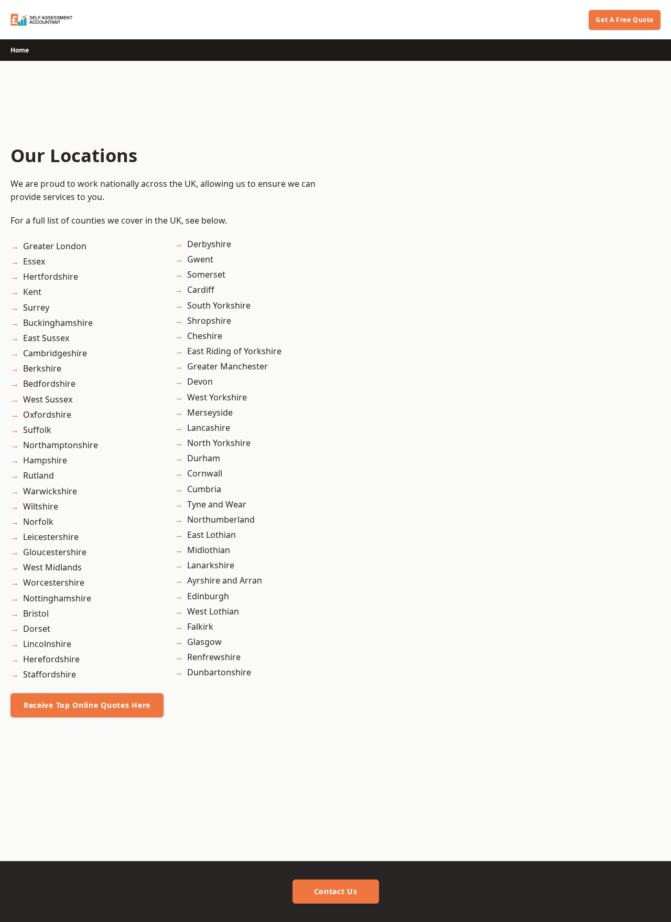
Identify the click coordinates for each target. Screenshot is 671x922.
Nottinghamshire (57, 598)
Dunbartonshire (219, 672)
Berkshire (42, 368)
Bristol (36, 613)
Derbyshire (209, 244)
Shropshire (209, 320)
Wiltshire (40, 506)
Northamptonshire (60, 445)
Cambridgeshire (55, 353)
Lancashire (208, 427)
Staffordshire (49, 674)
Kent (32, 292)
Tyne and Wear (216, 504)
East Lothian (211, 535)
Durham (203, 458)
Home (19, 50)
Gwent (200, 259)
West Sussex (47, 399)
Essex (34, 261)
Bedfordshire (49, 383)
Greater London (54, 246)
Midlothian (208, 550)
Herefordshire (51, 659)
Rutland (38, 475)
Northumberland (221, 519)
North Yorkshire (219, 443)
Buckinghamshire (58, 322)
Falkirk (200, 626)
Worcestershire (53, 582)
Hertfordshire (50, 276)
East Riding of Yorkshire (234, 351)
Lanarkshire (210, 565)
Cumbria (204, 489)
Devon (200, 381)
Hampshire (45, 460)
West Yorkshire (217, 397)
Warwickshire (50, 491)
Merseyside (210, 412)
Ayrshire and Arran (224, 580)
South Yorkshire (219, 305)
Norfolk (38, 521)
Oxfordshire (47, 414)
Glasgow (204, 642)
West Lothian (213, 611)
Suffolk (37, 430)
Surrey (36, 307)
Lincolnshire (47, 644)
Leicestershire (51, 537)
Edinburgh (208, 596)
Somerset (206, 274)
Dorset (36, 628)
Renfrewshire (214, 657)
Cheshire (204, 336)
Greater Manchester (227, 366)
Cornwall (204, 473)
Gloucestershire (54, 552)
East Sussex (46, 338)
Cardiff (200, 289)
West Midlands (52, 567)
